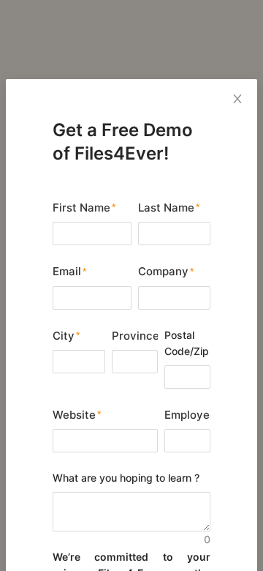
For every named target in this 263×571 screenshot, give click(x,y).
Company (163, 271)
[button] (202, 435)
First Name (81, 207)
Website (74, 415)
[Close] (237, 99)
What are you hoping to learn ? (126, 477)
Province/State (135, 336)
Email (67, 271)
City (64, 336)
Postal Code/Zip (186, 343)
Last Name (166, 207)
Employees (187, 415)
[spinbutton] (187, 441)
